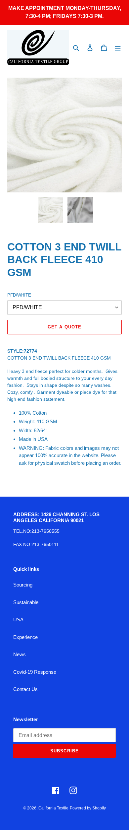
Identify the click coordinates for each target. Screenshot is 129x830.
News (19, 654)
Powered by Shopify (88, 808)
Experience (25, 637)
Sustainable (25, 602)
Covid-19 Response (34, 672)
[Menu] (118, 47)
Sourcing (22, 585)
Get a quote (64, 326)
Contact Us (25, 689)
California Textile (53, 808)
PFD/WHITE (19, 295)
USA (18, 619)
